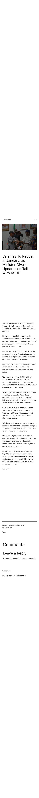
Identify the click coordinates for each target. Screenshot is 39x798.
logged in (16, 558)
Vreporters (6, 220)
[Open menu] (35, 220)
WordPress (22, 576)
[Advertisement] (19, 19)
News (24, 525)
